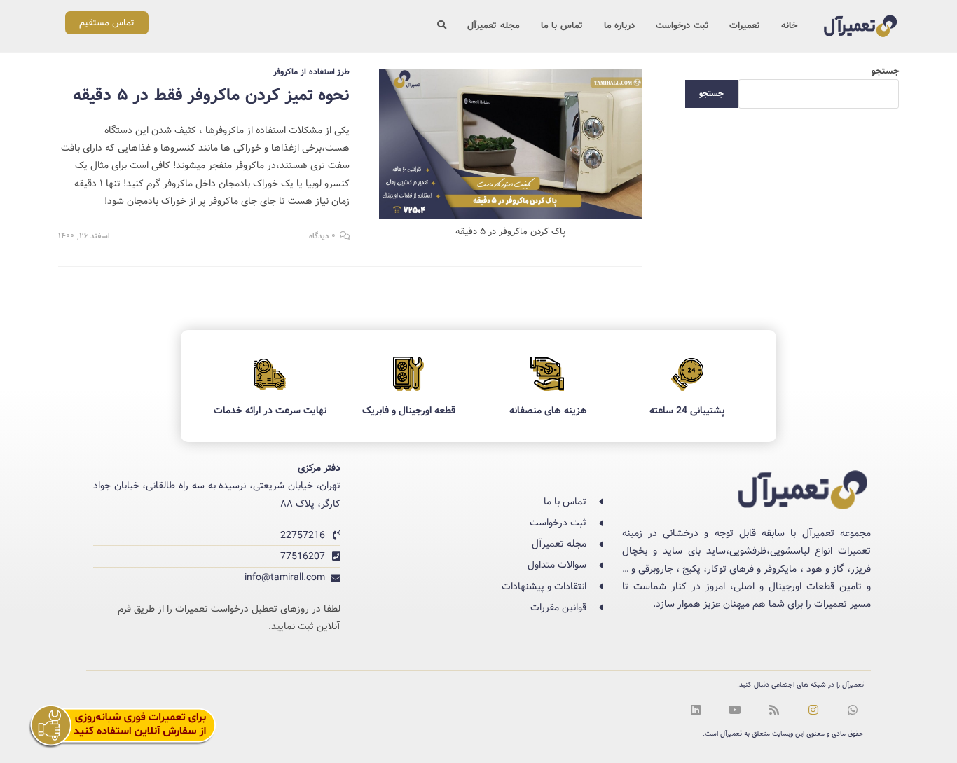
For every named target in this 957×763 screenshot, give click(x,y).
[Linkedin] (695, 710)
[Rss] (774, 710)
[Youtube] (735, 710)
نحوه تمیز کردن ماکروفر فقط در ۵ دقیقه (211, 96)
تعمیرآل (731, 734)
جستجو (885, 71)
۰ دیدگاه (322, 236)
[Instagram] (813, 710)
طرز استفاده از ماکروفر (311, 71)
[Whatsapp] (852, 710)
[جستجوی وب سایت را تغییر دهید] (442, 26)
